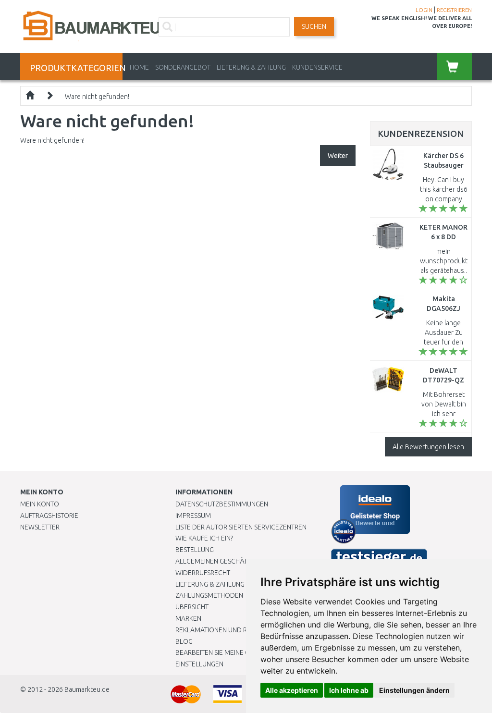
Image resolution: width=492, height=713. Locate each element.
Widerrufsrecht (202, 573)
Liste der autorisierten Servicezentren (241, 527)
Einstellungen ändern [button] (414, 690)
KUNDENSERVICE (317, 67)
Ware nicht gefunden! (97, 96)
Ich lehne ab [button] (349, 690)
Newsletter (40, 527)
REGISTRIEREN (454, 10)
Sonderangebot (182, 67)
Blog (184, 641)
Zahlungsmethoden (209, 595)
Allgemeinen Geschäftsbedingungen (237, 561)
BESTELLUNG (194, 549)
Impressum (193, 515)
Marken (188, 618)
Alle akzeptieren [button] (291, 690)
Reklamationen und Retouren (225, 630)
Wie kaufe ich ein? (204, 538)
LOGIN (424, 10)
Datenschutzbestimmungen (221, 504)
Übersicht (192, 607)
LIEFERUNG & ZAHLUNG (251, 67)
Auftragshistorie (49, 515)
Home (139, 67)
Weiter (338, 156)
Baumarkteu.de (87, 689)
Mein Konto (39, 504)
